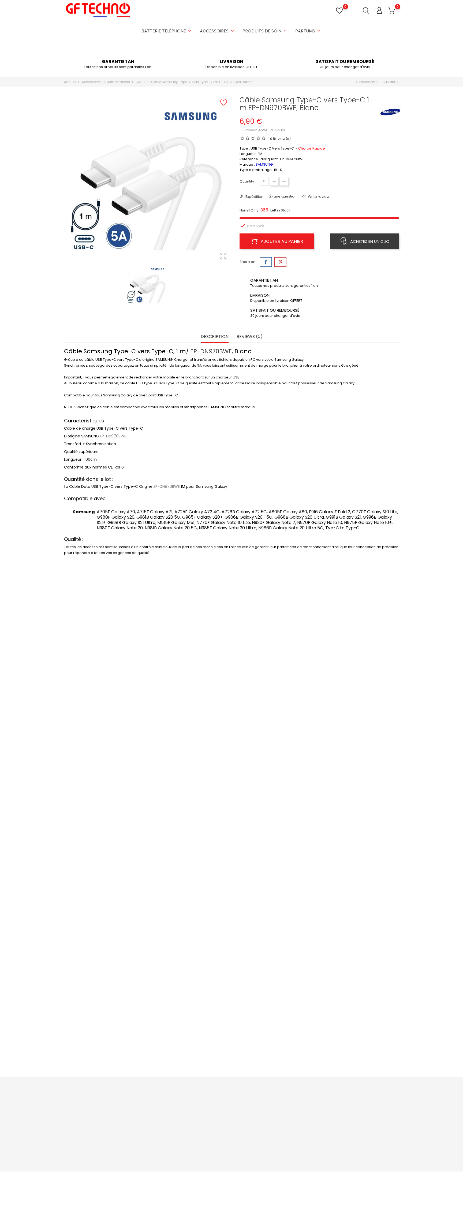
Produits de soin (265, 31)
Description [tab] (215, 337)
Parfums (308, 31)
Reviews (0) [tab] (250, 337)
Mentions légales (221, 1111)
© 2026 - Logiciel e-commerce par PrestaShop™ (106, 1178)
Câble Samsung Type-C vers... (107, 824)
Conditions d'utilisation (225, 1120)
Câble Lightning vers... (355, 938)
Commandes (274, 1111)
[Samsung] (390, 111)
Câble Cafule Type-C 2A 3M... (107, 938)
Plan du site (216, 1153)
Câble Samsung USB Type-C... (272, 824)
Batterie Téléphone (166, 31)
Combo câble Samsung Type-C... (107, 709)
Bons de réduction (278, 1136)
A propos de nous (221, 1128)
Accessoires (217, 31)
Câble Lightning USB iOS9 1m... (107, 1053)
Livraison (213, 1103)
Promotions (159, 1103)
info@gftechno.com (87, 1148)
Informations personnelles (285, 1103)
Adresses (271, 1128)
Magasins (214, 1161)
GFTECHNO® (272, 694)
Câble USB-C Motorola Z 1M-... (190, 709)
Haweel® (107, 1038)
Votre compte (279, 1092)
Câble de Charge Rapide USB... (190, 1053)
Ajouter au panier (281, 241)
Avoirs (268, 1120)
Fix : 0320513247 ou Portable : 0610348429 (106, 1140)
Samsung (107, 694)
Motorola (190, 694)
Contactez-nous (220, 1145)
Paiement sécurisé (222, 1136)
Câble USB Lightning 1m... (272, 709)
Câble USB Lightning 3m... (355, 709)
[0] (391, 11)
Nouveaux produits (165, 1111)
